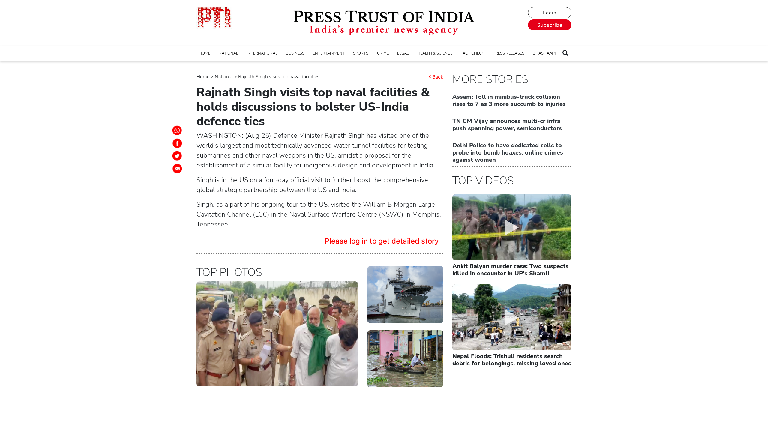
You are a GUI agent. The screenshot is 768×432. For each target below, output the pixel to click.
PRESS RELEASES (508, 53)
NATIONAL (228, 53)
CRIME (383, 53)
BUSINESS (295, 53)
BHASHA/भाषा (544, 53)
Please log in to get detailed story (382, 241)
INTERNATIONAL (262, 53)
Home (202, 77)
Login (549, 13)
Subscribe (549, 25)
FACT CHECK (472, 53)
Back (437, 77)
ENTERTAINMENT (329, 53)
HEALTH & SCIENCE (434, 53)
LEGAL (403, 53)
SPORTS (360, 53)
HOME (204, 53)
